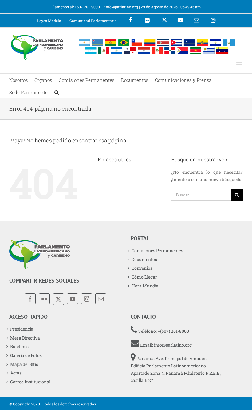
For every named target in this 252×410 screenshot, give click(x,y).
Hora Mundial (146, 286)
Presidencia (21, 329)
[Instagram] (211, 20)
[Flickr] (44, 298)
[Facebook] (129, 20)
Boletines (19, 346)
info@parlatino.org (121, 6)
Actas (16, 373)
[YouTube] (72, 298)
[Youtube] (179, 20)
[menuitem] (49, 20)
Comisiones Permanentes (157, 250)
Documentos (144, 259)
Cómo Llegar (144, 277)
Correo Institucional (30, 382)
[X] (163, 20)
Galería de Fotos (26, 355)
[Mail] (100, 298)
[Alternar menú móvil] (239, 64)
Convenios (142, 268)
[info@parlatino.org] (195, 20)
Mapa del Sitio (24, 364)
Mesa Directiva (25, 338)
